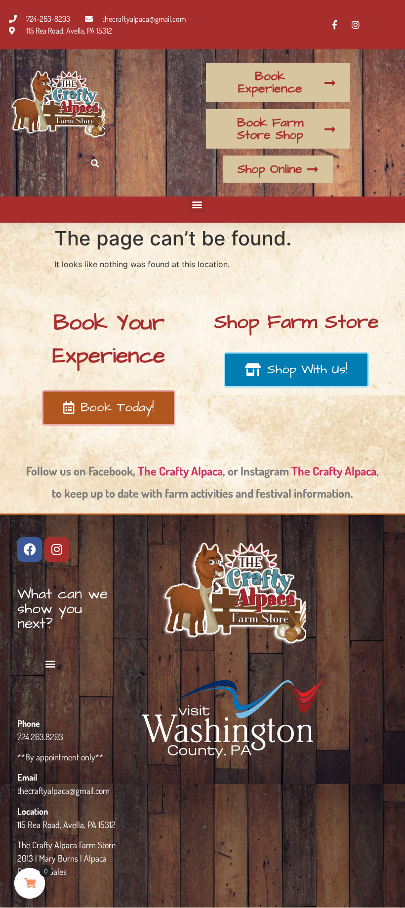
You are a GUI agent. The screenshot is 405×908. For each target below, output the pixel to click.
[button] (95, 163)
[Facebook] (29, 549)
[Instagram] (56, 549)
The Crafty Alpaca (180, 470)
